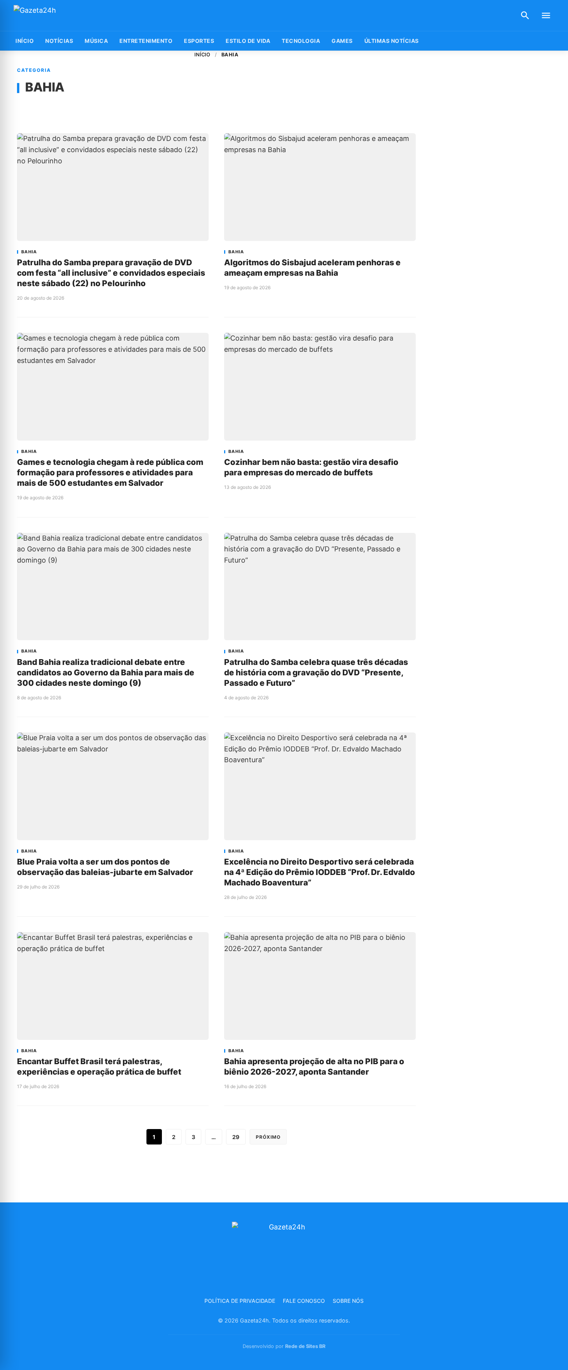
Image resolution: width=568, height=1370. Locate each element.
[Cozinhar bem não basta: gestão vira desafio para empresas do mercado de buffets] (320, 387)
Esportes (199, 40)
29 (236, 1137)
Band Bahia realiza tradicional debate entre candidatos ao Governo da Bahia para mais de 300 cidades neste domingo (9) (105, 672)
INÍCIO (24, 40)
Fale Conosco (304, 1300)
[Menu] (545, 15)
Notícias (59, 40)
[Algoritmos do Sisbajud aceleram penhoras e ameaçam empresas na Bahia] (320, 187)
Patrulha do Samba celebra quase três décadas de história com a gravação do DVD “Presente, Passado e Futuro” (316, 672)
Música (96, 40)
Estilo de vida (248, 40)
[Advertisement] (493, 167)
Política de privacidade (239, 1300)
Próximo (268, 1137)
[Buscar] (525, 15)
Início (202, 55)
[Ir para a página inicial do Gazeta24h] (62, 15)
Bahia (29, 252)
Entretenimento (145, 40)
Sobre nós (348, 1300)
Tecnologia (301, 40)
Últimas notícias (391, 40)
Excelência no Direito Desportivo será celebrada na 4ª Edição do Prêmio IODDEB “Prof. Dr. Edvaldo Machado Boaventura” (319, 872)
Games (342, 40)
